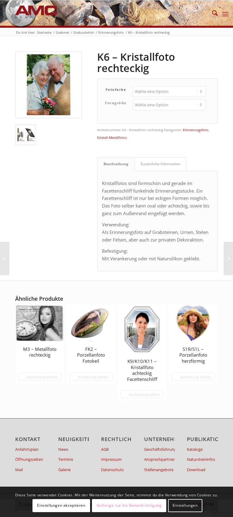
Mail (19, 469)
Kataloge (195, 449)
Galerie (64, 469)
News (63, 449)
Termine (65, 459)
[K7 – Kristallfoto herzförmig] (228, 258)
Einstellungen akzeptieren (61, 505)
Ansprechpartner (159, 459)
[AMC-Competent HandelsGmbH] (31, 14)
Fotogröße (116, 103)
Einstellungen (185, 505)
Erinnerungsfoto (195, 130)
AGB (105, 449)
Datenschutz (112, 469)
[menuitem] (212, 14)
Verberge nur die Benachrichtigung (129, 505)
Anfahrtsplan (27, 449)
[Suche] (212, 14)
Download (196, 469)
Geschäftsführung (159, 449)
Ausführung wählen (41, 377)
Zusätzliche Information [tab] (160, 163)
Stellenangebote (159, 469)
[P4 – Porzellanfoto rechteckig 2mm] (4, 258)
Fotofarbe (116, 89)
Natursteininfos (201, 459)
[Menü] (225, 14)
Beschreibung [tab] (115, 163)
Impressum (111, 459)
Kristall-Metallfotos (112, 137)
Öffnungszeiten (29, 459)
